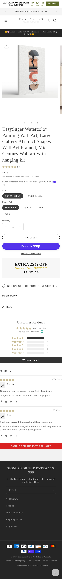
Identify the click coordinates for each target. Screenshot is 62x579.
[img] (7, 379)
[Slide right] (37, 123)
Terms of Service (14, 512)
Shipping (16, 176)
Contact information (40, 565)
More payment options (31, 253)
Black (42, 207)
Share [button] (9, 307)
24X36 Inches (35, 196)
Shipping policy (23, 565)
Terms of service (50, 561)
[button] (6, 20)
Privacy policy (34, 561)
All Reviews (12, 499)
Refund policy (19, 561)
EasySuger (22, 557)
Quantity (6, 221)
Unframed (10, 207)
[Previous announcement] (5, 11)
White (8, 214)
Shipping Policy (14, 519)
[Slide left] (24, 123)
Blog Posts (11, 526)
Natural (27, 207)
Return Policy (9, 295)
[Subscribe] (52, 490)
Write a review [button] (30, 360)
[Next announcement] (56, 11)
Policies (10, 506)
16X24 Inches (12, 196)
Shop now (52, 4)
